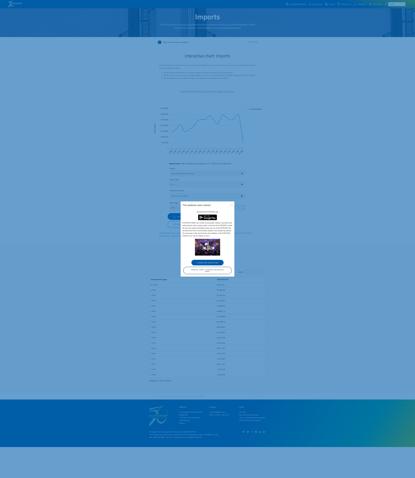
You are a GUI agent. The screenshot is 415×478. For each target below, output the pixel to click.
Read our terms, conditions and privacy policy (207, 270)
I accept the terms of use (207, 262)
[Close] (231, 204)
